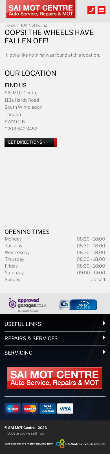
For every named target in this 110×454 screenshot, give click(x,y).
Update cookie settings (25, 433)
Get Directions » (26, 142)
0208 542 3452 (21, 129)
